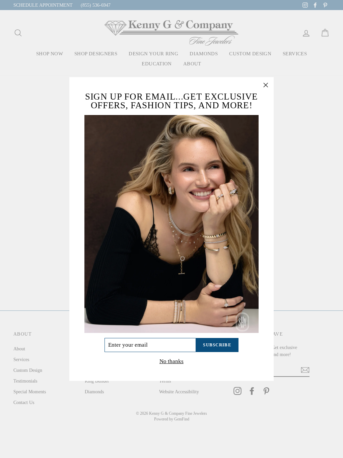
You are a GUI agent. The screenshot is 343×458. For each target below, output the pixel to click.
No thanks (171, 361)
